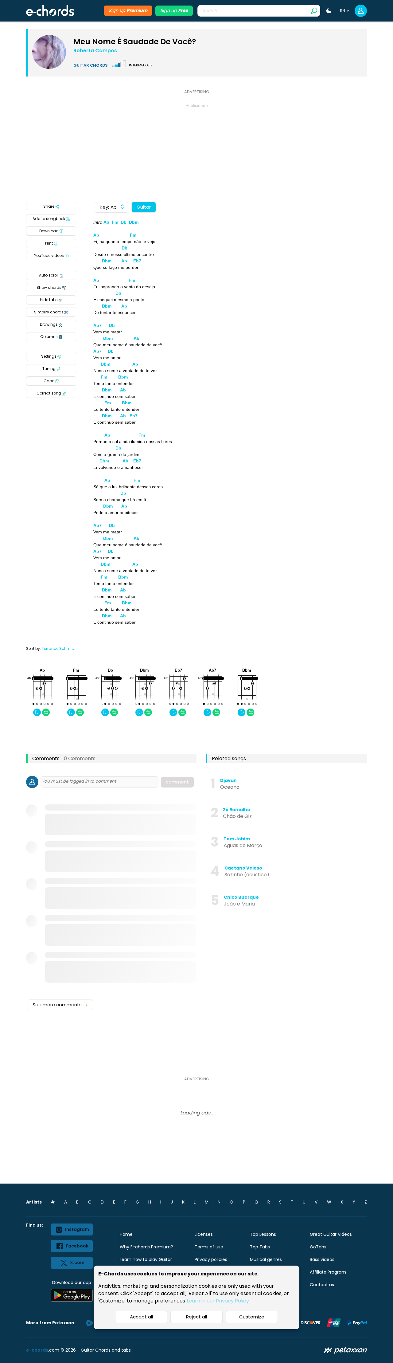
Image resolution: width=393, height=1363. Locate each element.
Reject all (196, 1317)
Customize (251, 1317)
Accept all (141, 1317)
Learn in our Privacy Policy (218, 1300)
